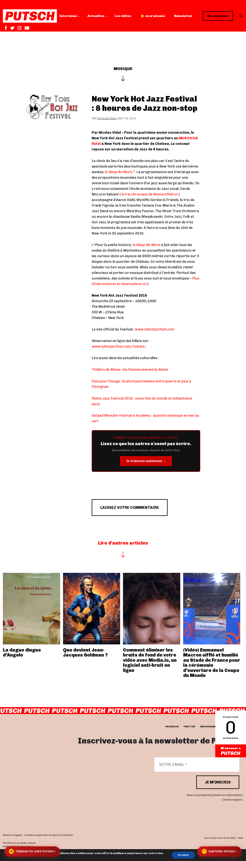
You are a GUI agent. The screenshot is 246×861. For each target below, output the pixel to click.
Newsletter (183, 16)
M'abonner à (231, 748)
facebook (172, 726)
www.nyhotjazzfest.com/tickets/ (119, 346)
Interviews (68, 16)
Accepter (183, 855)
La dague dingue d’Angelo (22, 652)
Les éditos (123, 16)
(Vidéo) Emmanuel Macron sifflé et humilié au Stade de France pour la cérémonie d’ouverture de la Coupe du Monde (211, 662)
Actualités (96, 16)
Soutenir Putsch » (220, 851)
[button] (241, 16)
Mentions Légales (12, 835)
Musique (123, 68)
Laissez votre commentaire (129, 507)
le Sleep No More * (120, 172)
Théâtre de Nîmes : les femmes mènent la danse (130, 369)
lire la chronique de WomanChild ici (149, 194)
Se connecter (218, 16)
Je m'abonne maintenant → (146, 461)
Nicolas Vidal (106, 118)
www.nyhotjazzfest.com (154, 329)
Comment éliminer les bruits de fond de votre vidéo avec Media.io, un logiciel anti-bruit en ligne (150, 660)
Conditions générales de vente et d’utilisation (48, 835)
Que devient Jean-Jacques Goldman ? (85, 652)
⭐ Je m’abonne (152, 16)
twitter (189, 726)
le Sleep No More (146, 245)
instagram (207, 726)
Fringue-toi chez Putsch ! (32, 851)
